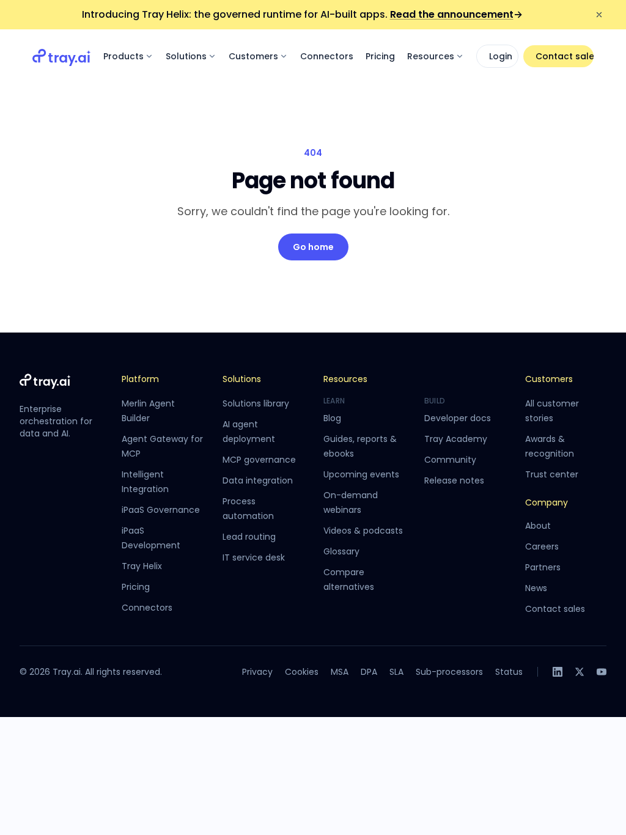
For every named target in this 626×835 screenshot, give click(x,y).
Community (450, 460)
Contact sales (565, 56)
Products (123, 56)
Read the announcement (456, 14)
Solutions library (256, 403)
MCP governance (259, 460)
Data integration (258, 480)
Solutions (186, 56)
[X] (579, 672)
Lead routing (249, 537)
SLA (396, 672)
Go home (313, 247)
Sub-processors (449, 672)
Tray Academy (455, 439)
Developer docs (457, 418)
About (538, 526)
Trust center (551, 474)
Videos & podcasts (363, 530)
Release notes (454, 480)
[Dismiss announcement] (599, 14)
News (536, 588)
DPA (369, 672)
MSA (339, 672)
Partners (543, 567)
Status (509, 672)
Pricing (380, 56)
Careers (542, 546)
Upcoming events (361, 474)
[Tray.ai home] (61, 56)
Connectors (326, 56)
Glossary (341, 551)
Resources (430, 56)
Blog (332, 418)
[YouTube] (601, 672)
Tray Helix (142, 566)
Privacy (257, 672)
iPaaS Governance (161, 510)
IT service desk (254, 557)
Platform (140, 379)
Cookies (302, 672)
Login (500, 56)
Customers (253, 56)
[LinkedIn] (557, 672)
